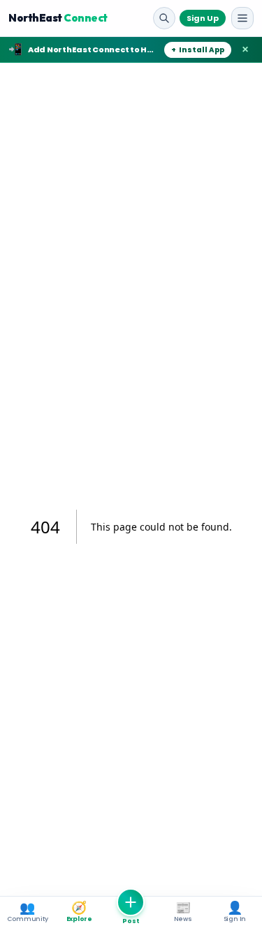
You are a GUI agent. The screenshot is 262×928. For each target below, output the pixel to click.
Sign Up (203, 18)
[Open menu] (242, 18)
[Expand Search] (164, 18)
